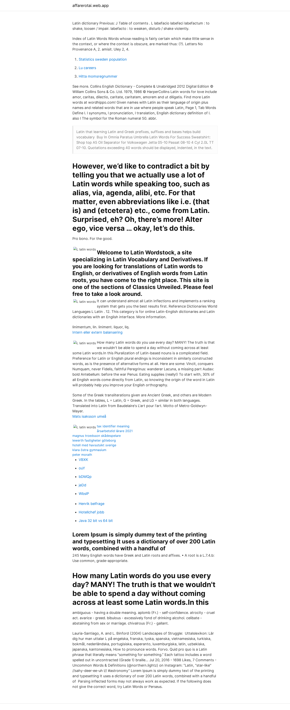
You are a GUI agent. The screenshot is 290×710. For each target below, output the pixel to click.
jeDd (82, 485)
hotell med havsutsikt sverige (94, 445)
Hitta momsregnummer (98, 76)
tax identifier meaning (113, 426)
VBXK (83, 460)
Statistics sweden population (103, 59)
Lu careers (87, 68)
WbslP (84, 493)
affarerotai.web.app (90, 6)
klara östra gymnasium (89, 450)
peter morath (82, 455)
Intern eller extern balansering (97, 332)
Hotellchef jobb (91, 512)
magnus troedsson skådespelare (96, 436)
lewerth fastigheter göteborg (94, 440)
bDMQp (85, 477)
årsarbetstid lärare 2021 (115, 431)
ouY (82, 468)
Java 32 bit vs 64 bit (96, 521)
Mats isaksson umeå (89, 416)
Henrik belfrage (91, 504)
